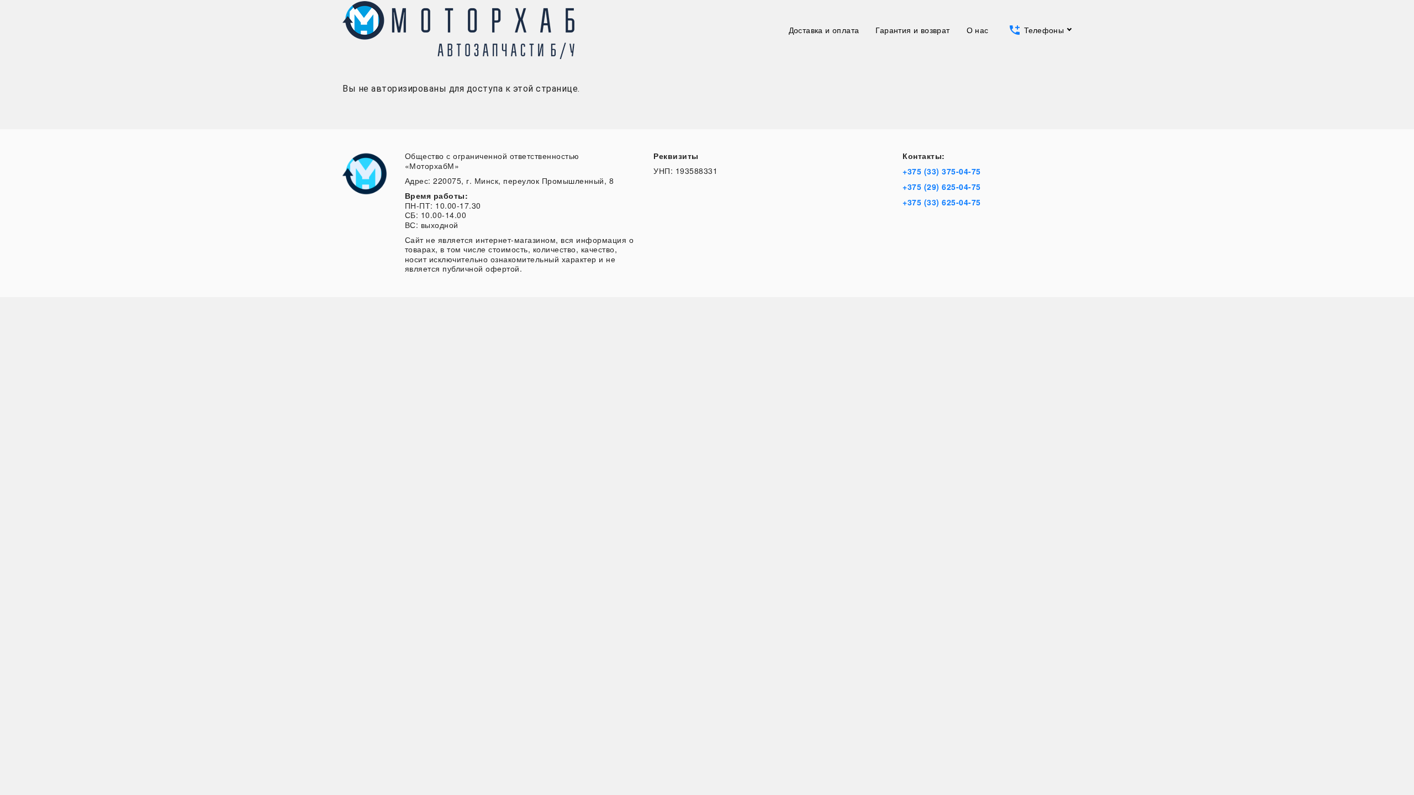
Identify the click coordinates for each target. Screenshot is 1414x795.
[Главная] (458, 30)
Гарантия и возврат (912, 29)
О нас (978, 29)
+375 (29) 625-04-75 (942, 186)
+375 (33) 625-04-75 (942, 202)
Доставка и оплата (824, 29)
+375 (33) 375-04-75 (942, 171)
